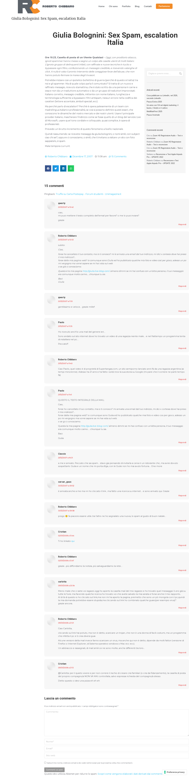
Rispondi (182, 224)
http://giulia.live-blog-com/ (96, 271)
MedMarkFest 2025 (154, 111)
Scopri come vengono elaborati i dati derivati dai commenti (130, 774)
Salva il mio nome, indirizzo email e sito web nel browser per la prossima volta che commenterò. (90, 763)
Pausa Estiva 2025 (154, 102)
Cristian (62, 531)
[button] (48, 168)
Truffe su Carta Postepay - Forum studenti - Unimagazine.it (88, 194)
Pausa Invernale (153, 115)
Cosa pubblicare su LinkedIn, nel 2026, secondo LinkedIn (162, 96)
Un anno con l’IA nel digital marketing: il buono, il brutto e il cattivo (162, 106)
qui (72, 541)
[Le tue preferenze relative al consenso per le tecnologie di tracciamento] (174, 772)
